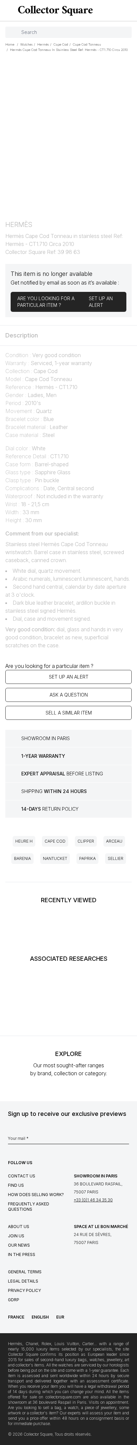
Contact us (21, 1175)
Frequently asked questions (28, 1206)
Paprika (87, 858)
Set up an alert (68, 677)
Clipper (85, 841)
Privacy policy (24, 1290)
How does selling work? (36, 1194)
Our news (19, 1245)
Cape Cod (55, 841)
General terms (25, 1271)
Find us (16, 1185)
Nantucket (55, 858)
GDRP (13, 1299)
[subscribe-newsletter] (125, 1140)
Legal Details (23, 1281)
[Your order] (119, 10)
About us (18, 1226)
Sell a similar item (69, 713)
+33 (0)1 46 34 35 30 (93, 1199)
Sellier (115, 858)
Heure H (24, 841)
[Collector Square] (53, 10)
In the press (21, 1254)
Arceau (114, 841)
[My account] (129, 10)
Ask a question (69, 695)
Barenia (22, 858)
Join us (16, 1235)
